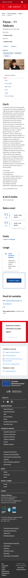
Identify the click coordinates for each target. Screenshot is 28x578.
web (4, 307)
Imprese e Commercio (9, 437)
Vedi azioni (13, 46)
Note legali (6, 553)
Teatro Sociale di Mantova (11, 255)
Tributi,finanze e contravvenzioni (12, 457)
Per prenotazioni (7, 304)
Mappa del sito (5, 571)
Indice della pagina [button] (10, 75)
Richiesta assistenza (9, 536)
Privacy (3, 567)
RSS (3, 564)
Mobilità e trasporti (9, 444)
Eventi (20, 13)
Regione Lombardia (7, 2)
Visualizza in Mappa (14, 280)
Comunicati (7, 474)
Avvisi (5, 477)
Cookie (3, 569)
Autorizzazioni (7, 464)
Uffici (5, 414)
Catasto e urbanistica (9, 439)
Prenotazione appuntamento (11, 528)
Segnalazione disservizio (10, 531)
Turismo (6, 442)
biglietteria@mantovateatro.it (14, 301)
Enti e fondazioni (8, 417)
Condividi (5, 46)
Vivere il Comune (12, 13)
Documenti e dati (8, 424)
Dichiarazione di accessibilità (11, 556)
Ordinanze (6, 548)
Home (3, 13)
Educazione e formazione (10, 452)
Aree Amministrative (9, 412)
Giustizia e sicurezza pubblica (11, 454)
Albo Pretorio (7, 546)
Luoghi (5, 484)
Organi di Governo (8, 409)
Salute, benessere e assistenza (12, 462)
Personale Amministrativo (10, 422)
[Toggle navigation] (3, 7)
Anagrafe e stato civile (9, 432)
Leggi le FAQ (7, 533)
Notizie (5, 472)
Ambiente (6, 459)
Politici (5, 419)
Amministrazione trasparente (11, 543)
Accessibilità (5, 566)
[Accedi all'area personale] (21, 2)
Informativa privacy (9, 551)
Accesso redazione (21, 569)
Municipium (21, 567)
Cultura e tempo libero (9, 434)
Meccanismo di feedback (5, 574)
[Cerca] (25, 7)
